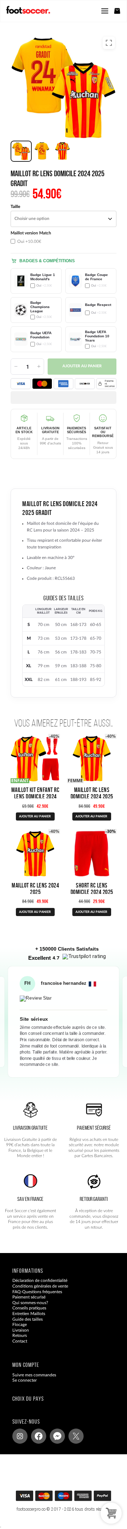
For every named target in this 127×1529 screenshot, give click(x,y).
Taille (15, 206)
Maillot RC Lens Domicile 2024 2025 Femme (92, 796)
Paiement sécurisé (29, 1297)
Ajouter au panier (82, 366)
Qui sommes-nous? (30, 1303)
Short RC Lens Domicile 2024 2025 (92, 888)
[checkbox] (36, 238)
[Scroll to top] (70, 1498)
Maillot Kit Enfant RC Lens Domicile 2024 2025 (35, 796)
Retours (19, 1336)
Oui (28, 241)
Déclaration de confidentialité (39, 1281)
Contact (19, 1341)
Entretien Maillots (28, 1314)
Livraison (20, 1330)
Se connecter (24, 1380)
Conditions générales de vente (40, 1286)
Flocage (19, 1325)
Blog (16, 1347)
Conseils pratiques (29, 1308)
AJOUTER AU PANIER (35, 816)
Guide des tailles (27, 1319)
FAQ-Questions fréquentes (37, 1292)
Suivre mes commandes (34, 1375)
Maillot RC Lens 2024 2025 (35, 888)
